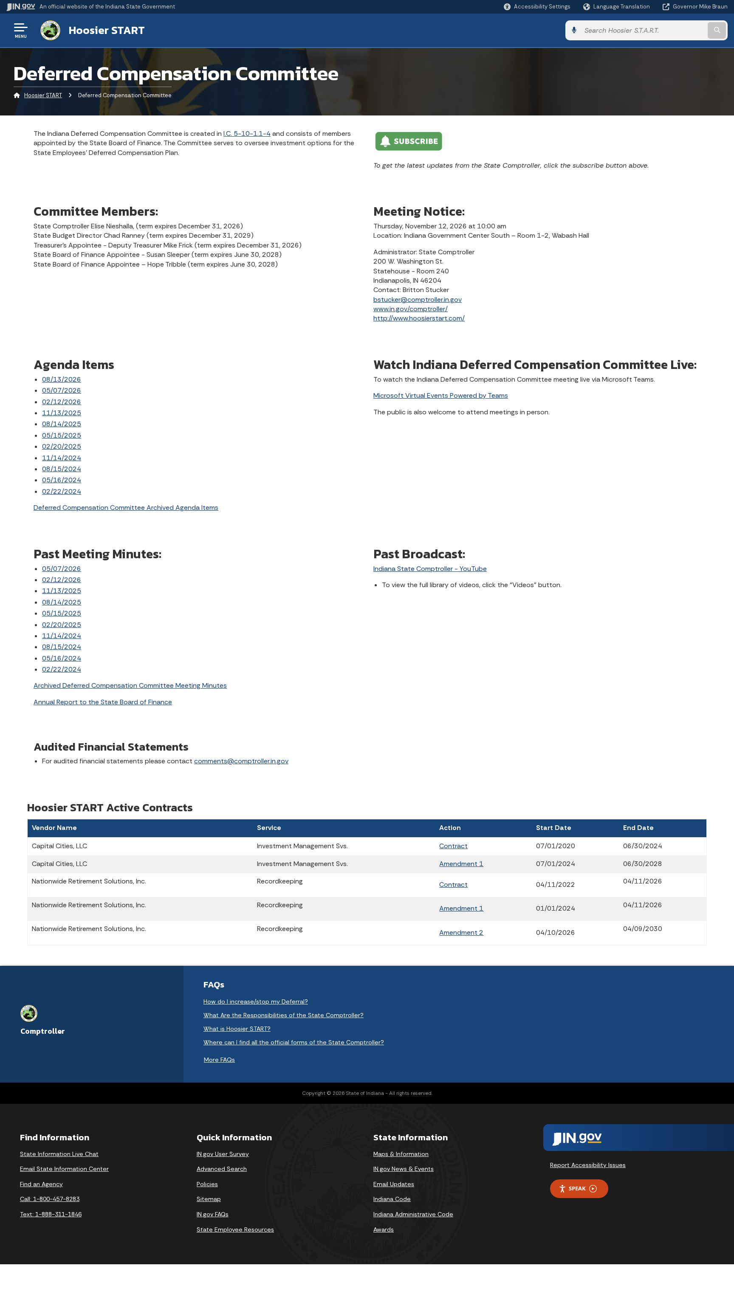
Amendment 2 (461, 932)
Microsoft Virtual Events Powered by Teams (440, 395)
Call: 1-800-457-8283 (49, 1199)
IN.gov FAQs (213, 1214)
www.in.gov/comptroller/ (410, 308)
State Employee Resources (235, 1229)
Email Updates (393, 1184)
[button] (537, 7)
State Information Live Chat (59, 1154)
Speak (577, 1188)
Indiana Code (392, 1199)
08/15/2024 (61, 468)
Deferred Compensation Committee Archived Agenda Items (126, 507)
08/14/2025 (61, 423)
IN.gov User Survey (223, 1154)
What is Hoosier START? (237, 1028)
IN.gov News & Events (403, 1169)
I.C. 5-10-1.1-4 (247, 133)
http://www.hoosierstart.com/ (419, 318)
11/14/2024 (61, 457)
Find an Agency (41, 1184)
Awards (383, 1229)
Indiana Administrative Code (413, 1214)
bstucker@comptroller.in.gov (417, 299)
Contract (453, 845)
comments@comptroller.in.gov (241, 761)
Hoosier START (107, 30)
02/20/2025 (61, 446)
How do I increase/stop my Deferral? (255, 1001)
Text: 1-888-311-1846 (51, 1214)
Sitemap (209, 1199)
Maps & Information (401, 1154)
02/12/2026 (61, 401)
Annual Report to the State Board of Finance (103, 702)
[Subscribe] (408, 140)
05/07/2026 (61, 390)
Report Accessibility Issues (588, 1165)
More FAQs (219, 1059)
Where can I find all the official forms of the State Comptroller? (293, 1042)
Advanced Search (222, 1169)
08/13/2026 (61, 379)
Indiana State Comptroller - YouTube (430, 568)
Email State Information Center (64, 1169)
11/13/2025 (61, 412)
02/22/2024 (61, 491)
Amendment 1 (461, 863)
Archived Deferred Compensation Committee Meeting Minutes (130, 685)
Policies (207, 1184)
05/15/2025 (61, 435)
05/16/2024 (61, 479)
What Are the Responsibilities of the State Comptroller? (283, 1015)
